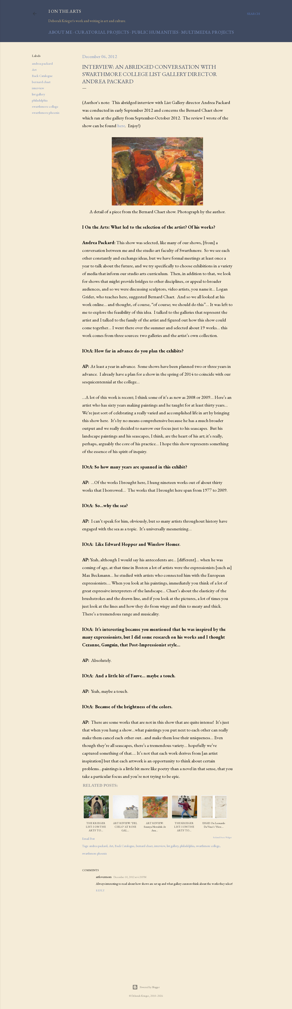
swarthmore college (45, 106)
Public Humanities (155, 32)
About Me (60, 32)
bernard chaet (41, 82)
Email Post (88, 839)
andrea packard (42, 63)
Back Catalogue (42, 75)
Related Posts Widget (222, 837)
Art (34, 69)
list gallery (38, 94)
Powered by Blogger (150, 987)
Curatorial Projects (102, 32)
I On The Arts (64, 11)
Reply (100, 890)
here (121, 126)
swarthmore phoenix (45, 112)
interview (38, 88)
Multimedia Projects (207, 32)
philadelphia (39, 100)
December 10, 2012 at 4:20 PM (129, 877)
